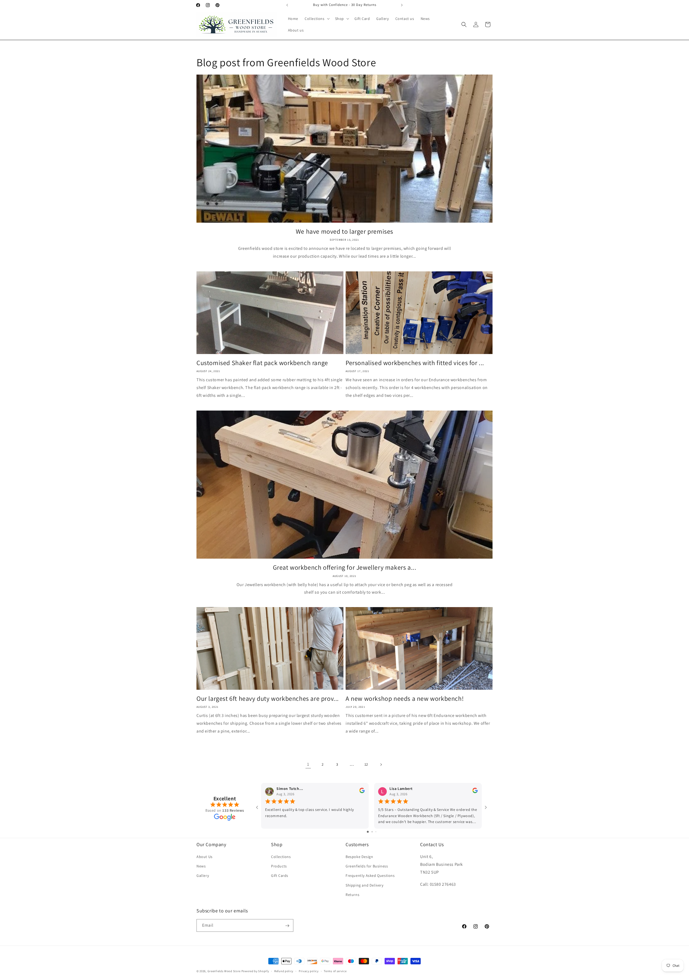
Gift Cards (279, 875)
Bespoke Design (359, 856)
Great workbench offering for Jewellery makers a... (344, 567)
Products (279, 866)
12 (366, 764)
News (201, 866)
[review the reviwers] (362, 791)
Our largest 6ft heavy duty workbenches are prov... (267, 698)
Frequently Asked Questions (370, 875)
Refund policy (283, 971)
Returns (352, 894)
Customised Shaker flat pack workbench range (262, 363)
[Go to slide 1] (368, 832)
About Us (204, 856)
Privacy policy (309, 971)
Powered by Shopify (255, 971)
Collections (281, 856)
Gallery (202, 875)
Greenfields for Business (367, 866)
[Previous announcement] (287, 5)
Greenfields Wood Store (224, 971)
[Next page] (381, 765)
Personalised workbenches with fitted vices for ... (415, 363)
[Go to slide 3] (375, 831)
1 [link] (308, 764)
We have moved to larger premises (344, 231)
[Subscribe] (287, 925)
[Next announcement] (402, 5)
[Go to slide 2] (372, 831)
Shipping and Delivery (365, 885)
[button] (316, 18)
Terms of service (335, 971)
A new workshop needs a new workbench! (405, 698)
